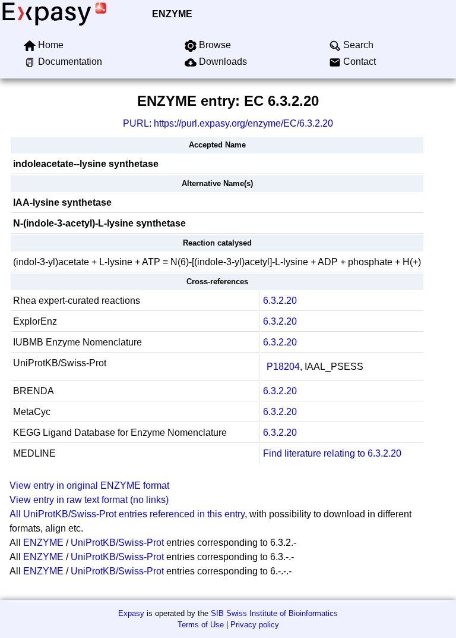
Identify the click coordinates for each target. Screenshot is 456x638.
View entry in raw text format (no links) (89, 500)
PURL (136, 123)
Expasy (131, 613)
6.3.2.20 (280, 301)
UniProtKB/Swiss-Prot (117, 543)
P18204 (283, 367)
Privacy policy (254, 624)
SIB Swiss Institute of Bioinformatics (274, 613)
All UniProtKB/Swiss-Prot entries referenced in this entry (127, 514)
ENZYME (172, 14)
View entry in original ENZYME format (89, 485)
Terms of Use (201, 624)
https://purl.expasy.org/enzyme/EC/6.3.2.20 (243, 123)
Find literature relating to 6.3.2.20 (332, 453)
